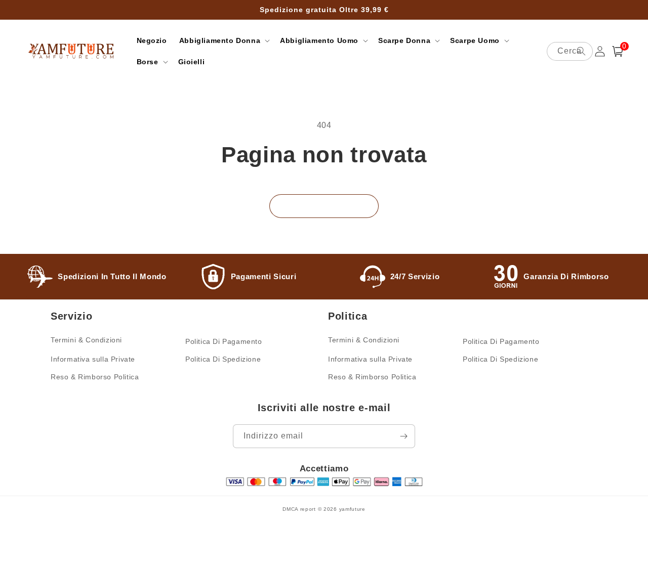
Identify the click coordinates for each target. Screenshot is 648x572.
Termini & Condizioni (86, 340)
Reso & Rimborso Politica (95, 377)
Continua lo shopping (324, 206)
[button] (223, 40)
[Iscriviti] (403, 436)
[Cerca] (581, 51)
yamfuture (352, 509)
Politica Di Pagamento (223, 341)
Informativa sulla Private (93, 359)
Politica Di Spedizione (223, 359)
